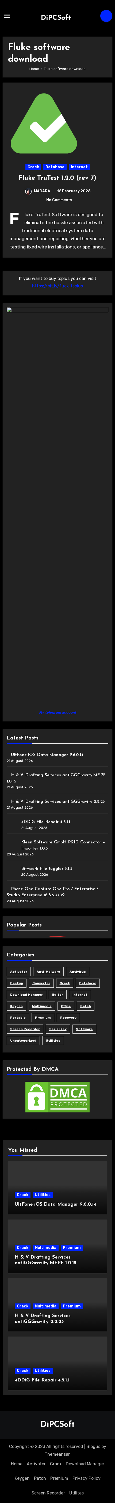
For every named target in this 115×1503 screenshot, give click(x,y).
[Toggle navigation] (7, 16)
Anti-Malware (48, 972)
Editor (57, 994)
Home (16, 1463)
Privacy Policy (86, 1478)
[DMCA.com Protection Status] (57, 1096)
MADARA (42, 191)
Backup (16, 983)
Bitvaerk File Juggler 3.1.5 (46, 869)
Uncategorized (23, 1040)
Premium (43, 1017)
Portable (18, 1017)
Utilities (53, 1040)
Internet (79, 167)
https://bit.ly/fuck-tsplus (57, 286)
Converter (41, 983)
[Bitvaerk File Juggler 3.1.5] (12, 871)
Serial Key (58, 1029)
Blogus (93, 1446)
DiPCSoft (56, 18)
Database (54, 167)
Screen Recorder (25, 1029)
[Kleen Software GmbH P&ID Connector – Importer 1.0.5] (12, 844)
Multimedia (42, 1006)
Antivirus (78, 972)
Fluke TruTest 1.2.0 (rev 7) (57, 178)
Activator (18, 972)
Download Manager (26, 994)
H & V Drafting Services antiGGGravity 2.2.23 (58, 802)
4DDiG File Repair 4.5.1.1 (45, 822)
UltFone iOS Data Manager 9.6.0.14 (47, 755)
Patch (85, 1006)
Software (84, 1029)
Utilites (76, 1493)
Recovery (68, 1017)
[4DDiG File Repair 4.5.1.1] (12, 824)
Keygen (16, 1006)
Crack (33, 167)
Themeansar (57, 1454)
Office (66, 1006)
